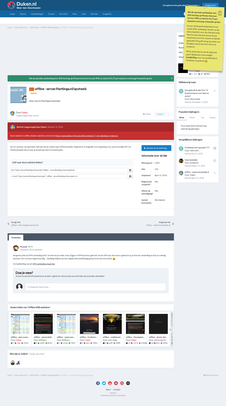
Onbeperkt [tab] (213, 117)
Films (74, 14)
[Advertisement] (55, 54)
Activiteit (63, 14)
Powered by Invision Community (113, 395)
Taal (108, 389)
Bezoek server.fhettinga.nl (157, 148)
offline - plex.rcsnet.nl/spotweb (25, 337)
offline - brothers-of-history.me (94, 337)
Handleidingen (37, 14)
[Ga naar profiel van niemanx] (12, 363)
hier (93, 276)
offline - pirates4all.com (45, 337)
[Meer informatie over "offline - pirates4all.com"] (43, 324)
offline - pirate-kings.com (160, 337)
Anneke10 (194, 163)
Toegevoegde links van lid (27, 115)
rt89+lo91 (194, 150)
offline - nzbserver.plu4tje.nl (197, 172)
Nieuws (23, 14)
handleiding (191, 57)
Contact (116, 389)
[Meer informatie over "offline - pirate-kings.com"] (158, 324)
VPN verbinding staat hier (43, 264)
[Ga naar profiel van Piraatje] (16, 248)
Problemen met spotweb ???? (197, 147)
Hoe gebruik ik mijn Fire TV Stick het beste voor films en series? (197, 93)
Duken (192, 175)
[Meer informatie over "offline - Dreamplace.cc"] (135, 324)
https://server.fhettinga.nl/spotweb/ (45, 101)
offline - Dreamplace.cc (136, 337)
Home (12, 14)
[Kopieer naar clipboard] (130, 170)
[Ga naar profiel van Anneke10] (181, 161)
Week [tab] (181, 117)
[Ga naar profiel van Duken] (12, 113)
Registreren (210, 5)
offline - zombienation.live (115, 337)
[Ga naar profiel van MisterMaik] (181, 91)
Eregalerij (107, 14)
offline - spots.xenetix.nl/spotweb (72, 337)
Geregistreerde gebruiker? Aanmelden (181, 5)
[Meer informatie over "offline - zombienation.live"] (112, 324)
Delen (148, 114)
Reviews (94, 14)
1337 (31, 246)
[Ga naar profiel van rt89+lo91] (181, 148)
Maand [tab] (192, 117)
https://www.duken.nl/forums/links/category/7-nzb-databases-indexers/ (86, 136)
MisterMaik (195, 99)
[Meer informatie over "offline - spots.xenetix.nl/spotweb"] (66, 324)
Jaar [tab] (202, 117)
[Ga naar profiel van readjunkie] (18, 363)
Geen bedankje (191, 160)
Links (83, 14)
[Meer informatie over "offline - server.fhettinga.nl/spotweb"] (18, 95)
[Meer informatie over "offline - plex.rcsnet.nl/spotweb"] (20, 324)
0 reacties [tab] (16, 237)
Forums (51, 14)
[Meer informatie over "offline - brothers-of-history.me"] (89, 324)
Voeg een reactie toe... (39, 287)
